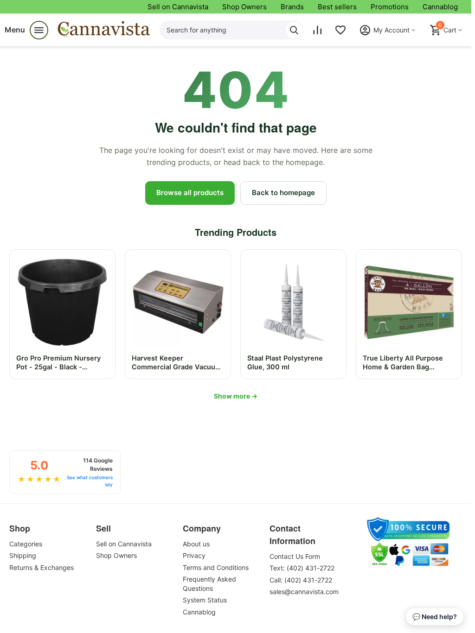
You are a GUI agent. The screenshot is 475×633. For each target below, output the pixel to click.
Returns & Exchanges (41, 567)
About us (196, 544)
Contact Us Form (295, 556)
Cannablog (440, 6)
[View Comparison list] (317, 30)
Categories (25, 544)
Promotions (390, 6)
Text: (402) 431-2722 (302, 568)
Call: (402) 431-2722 (301, 580)
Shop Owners (244, 6)
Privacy (194, 555)
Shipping (22, 555)
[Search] (294, 30)
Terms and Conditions (216, 567)
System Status (205, 600)
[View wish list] (340, 30)
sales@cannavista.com (304, 591)
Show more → (235, 396)
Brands (292, 6)
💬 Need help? (434, 616)
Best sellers (337, 6)
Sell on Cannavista (178, 6)
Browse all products (190, 192)
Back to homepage (283, 192)
